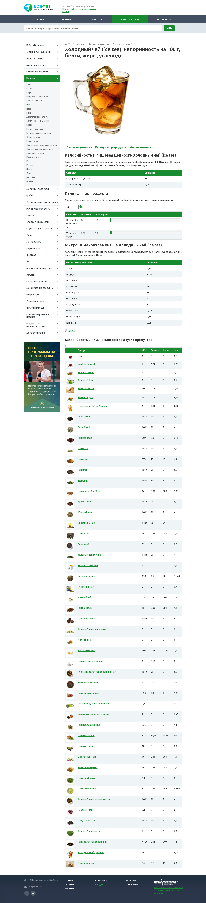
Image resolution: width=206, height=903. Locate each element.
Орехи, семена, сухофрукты (41, 202)
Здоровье (38, 19)
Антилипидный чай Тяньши (94, 703)
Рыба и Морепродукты (38, 208)
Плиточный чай (86, 618)
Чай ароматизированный (92, 841)
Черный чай (84, 416)
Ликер (29, 173)
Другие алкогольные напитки (40, 149)
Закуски (30, 274)
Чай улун (82, 480)
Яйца (28, 261)
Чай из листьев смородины (93, 714)
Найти (169, 28)
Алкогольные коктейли (37, 117)
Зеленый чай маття (89, 831)
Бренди (29, 181)
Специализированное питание (37, 315)
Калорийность (130, 19)
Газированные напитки (37, 97)
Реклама (69, 889)
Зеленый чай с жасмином (92, 629)
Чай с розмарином (88, 788)
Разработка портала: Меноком (168, 887)
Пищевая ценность (79, 147)
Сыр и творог (33, 248)
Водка (29, 125)
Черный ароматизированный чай (97, 671)
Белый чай (84, 427)
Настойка (30, 177)
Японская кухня (34, 58)
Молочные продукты (37, 189)
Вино (28, 113)
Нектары (30, 169)
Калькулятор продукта (110, 147)
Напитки (30, 78)
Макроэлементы (141, 147)
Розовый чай (85, 809)
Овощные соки (33, 137)
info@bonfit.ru (35, 887)
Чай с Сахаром (86, 388)
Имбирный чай (86, 650)
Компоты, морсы (34, 157)
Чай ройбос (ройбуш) (89, 491)
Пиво (28, 109)
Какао (29, 89)
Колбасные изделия (37, 71)
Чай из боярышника (89, 724)
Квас (28, 161)
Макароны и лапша (36, 65)
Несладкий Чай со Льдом (92, 406)
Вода (28, 85)
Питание (67, 19)
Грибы (29, 195)
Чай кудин (83, 533)
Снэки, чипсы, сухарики (38, 52)
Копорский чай (86, 576)
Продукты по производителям (35, 324)
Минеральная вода (35, 153)
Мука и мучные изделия (39, 268)
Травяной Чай (86, 372)
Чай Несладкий (86, 364)
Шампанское (32, 141)
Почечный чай (86, 586)
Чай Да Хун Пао (86, 820)
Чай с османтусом (87, 767)
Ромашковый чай (88, 565)
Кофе (28, 93)
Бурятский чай (86, 863)
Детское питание (35, 332)
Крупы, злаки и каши (37, 281)
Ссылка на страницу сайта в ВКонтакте (33, 893)
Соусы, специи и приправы (40, 228)
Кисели (29, 165)
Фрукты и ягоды (35, 307)
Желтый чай (85, 512)
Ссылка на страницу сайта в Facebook (26, 893)
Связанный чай (86, 522)
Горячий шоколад (34, 129)
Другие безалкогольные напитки (41, 145)
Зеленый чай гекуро (89, 554)
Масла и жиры (33, 241)
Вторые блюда (34, 294)
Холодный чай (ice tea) (91, 852)
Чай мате (83, 448)
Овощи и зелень (35, 301)
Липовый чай (85, 639)
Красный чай (85, 501)
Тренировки (164, 19)
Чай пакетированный (90, 661)
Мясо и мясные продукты (39, 288)
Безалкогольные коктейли (38, 133)
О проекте (70, 880)
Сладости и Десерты (37, 222)
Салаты (30, 215)
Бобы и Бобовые (35, 45)
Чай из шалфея (86, 735)
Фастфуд (31, 255)
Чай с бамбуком (86, 778)
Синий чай (83, 544)
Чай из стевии (86, 746)
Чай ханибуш (85, 608)
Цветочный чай (87, 756)
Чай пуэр (83, 469)
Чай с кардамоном (88, 682)
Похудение (96, 19)
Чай (28, 105)
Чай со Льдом (85, 397)
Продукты (100, 885)
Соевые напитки (34, 101)
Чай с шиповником (88, 693)
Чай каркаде (85, 437)
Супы (29, 235)
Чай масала (84, 459)
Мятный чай (84, 597)
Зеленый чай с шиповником (94, 799)
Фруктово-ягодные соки (38, 121)
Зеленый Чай (85, 380)
